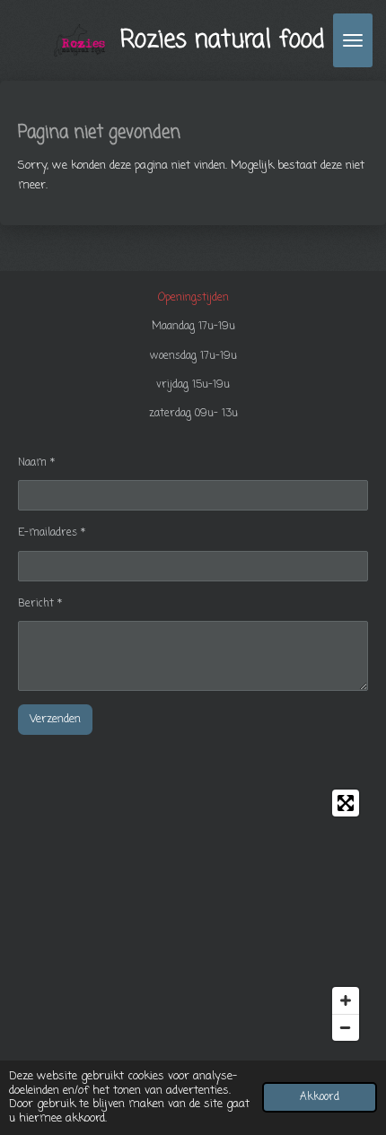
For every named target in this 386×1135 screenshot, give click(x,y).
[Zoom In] (345, 1000)
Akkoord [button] (319, 1097)
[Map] (193, 915)
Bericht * (40, 604)
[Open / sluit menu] (353, 40)
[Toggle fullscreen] (345, 803)
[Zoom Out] (345, 1027)
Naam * (36, 463)
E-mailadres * (51, 533)
